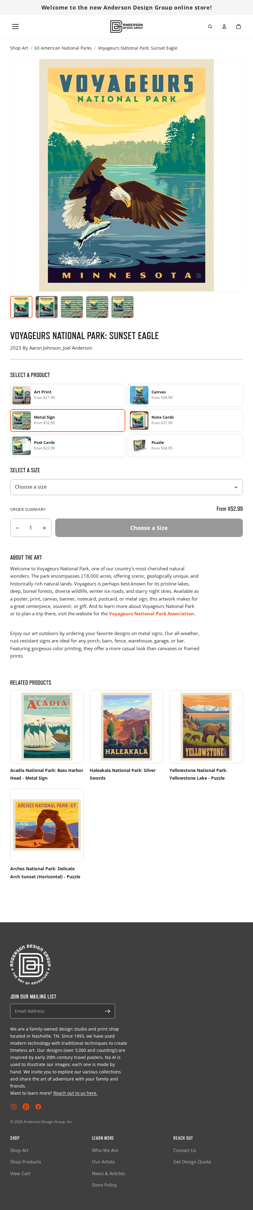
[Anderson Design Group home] (126, 26)
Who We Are (105, 1150)
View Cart (20, 1173)
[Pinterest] (26, 1106)
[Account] (224, 26)
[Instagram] (13, 1106)
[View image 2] (46, 307)
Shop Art (19, 48)
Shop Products (25, 1162)
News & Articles (108, 1173)
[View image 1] (21, 307)
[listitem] (67, 395)
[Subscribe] (108, 1011)
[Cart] (238, 26)
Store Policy (104, 1185)
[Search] (210, 26)
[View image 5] (122, 307)
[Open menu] (15, 26)
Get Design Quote (192, 1162)
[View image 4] (97, 307)
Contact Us (184, 1150)
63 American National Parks (63, 48)
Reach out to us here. (75, 1093)
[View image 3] (72, 307)
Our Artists (103, 1162)
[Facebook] (38, 1106)
